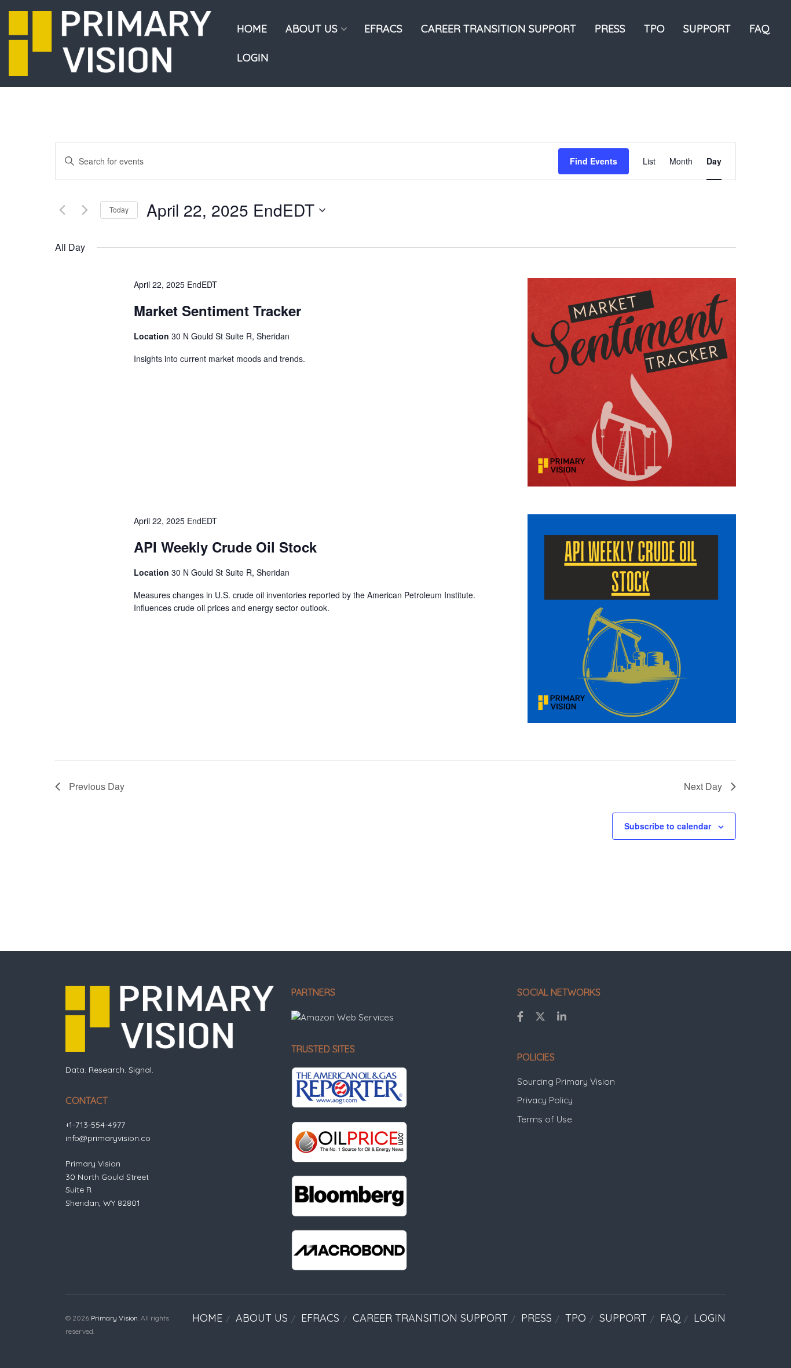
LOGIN (253, 57)
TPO (654, 28)
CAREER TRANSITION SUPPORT (498, 28)
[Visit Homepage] (110, 43)
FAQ (759, 28)
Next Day (703, 786)
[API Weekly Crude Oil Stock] (632, 618)
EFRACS (383, 28)
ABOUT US (311, 28)
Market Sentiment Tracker (217, 310)
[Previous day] (62, 210)
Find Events (593, 161)
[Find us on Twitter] (540, 1017)
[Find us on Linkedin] (561, 1017)
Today (119, 209)
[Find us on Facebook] (520, 1017)
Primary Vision (114, 1318)
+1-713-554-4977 (95, 1125)
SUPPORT (707, 28)
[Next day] (84, 210)
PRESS (610, 28)
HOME (252, 28)
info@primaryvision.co (108, 1138)
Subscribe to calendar (667, 826)
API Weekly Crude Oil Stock (225, 547)
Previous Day (96, 786)
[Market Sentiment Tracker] (632, 382)
